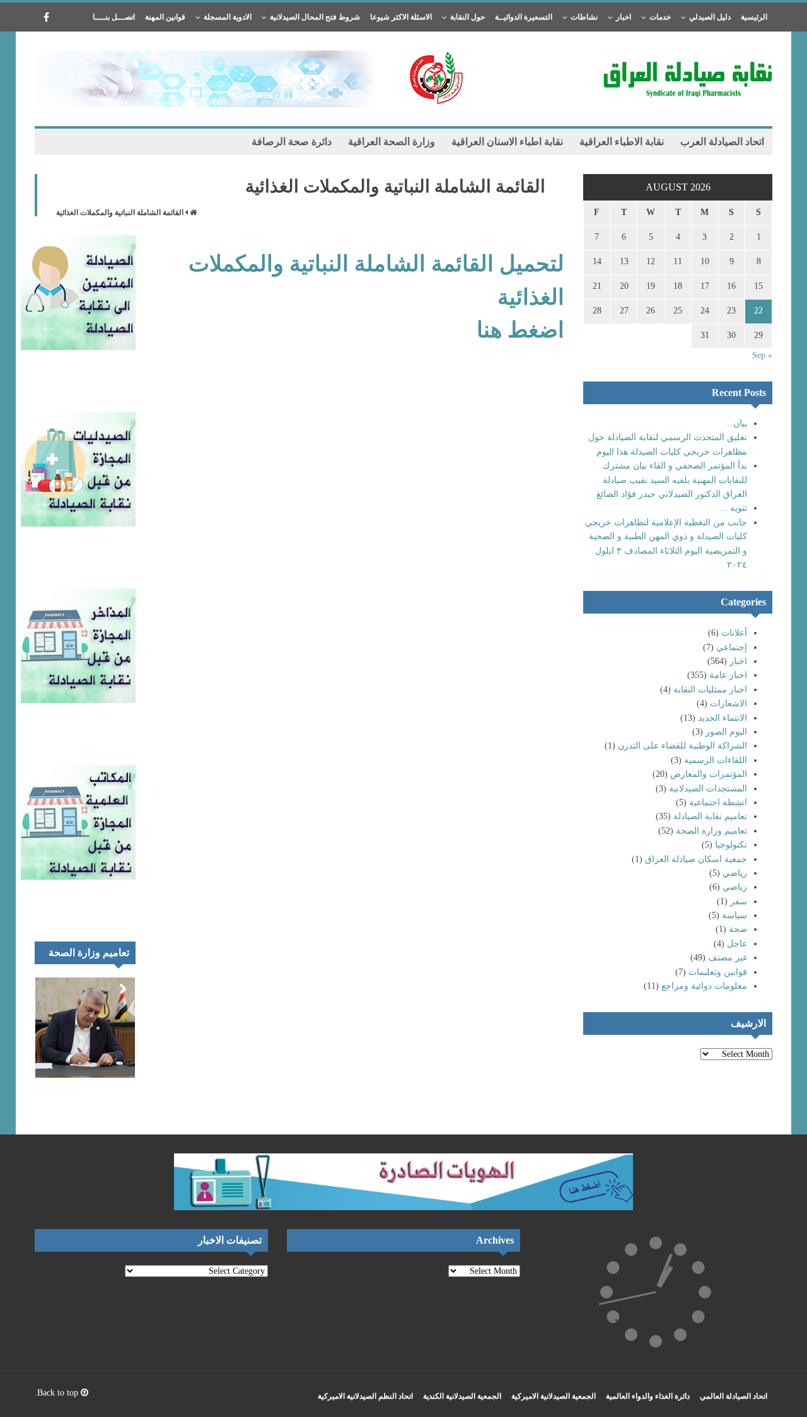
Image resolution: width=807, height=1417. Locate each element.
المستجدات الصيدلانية (708, 788)
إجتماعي (731, 647)
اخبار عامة (728, 675)
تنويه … (733, 508)
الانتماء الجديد (722, 718)
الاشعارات (728, 703)
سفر (738, 901)
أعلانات (734, 633)
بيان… (735, 423)
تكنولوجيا (731, 844)
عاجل (737, 943)
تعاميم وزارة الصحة (711, 831)
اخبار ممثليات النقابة (710, 689)
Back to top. (58, 1392)
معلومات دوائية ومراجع (704, 986)
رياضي (735, 873)
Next (123, 989)
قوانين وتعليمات (717, 972)
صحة (738, 929)
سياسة (734, 915)
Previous (104, 989)
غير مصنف (727, 957)
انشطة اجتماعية (718, 802)
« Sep (762, 355)
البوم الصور (726, 732)
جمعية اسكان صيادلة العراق (696, 859)
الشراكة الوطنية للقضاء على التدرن (682, 745)
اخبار (738, 661)
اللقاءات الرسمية (715, 760)
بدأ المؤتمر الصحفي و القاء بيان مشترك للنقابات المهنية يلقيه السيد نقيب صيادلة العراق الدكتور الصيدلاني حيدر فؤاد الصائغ (671, 480)
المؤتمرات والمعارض (708, 774)
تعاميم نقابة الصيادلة (710, 816)
